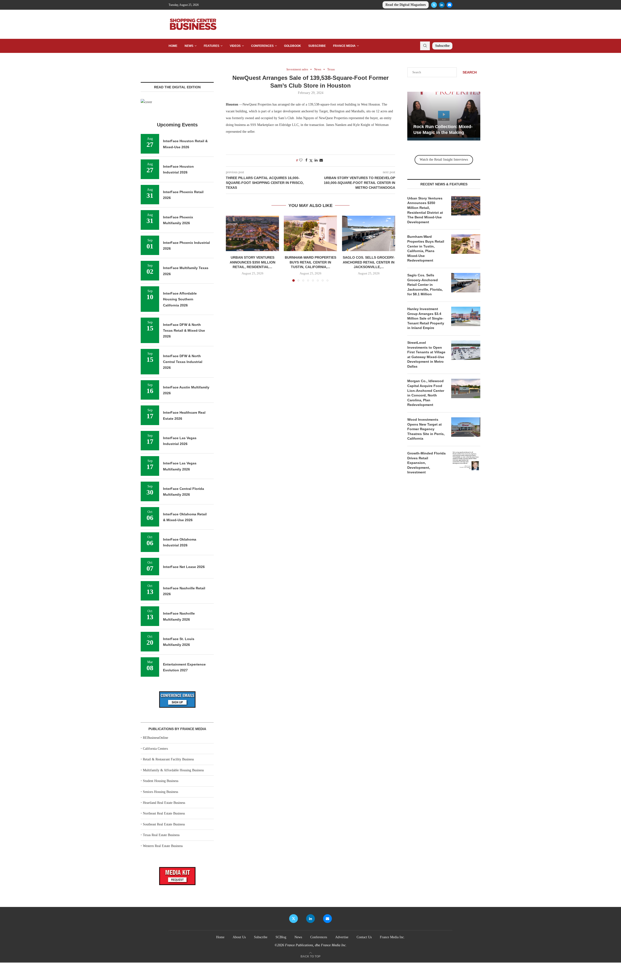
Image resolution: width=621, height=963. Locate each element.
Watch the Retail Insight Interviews (444, 159)
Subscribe (317, 46)
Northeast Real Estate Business (164, 813)
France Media (344, 46)
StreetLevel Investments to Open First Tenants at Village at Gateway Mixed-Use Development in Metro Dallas (426, 354)
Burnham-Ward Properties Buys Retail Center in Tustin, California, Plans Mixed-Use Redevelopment (425, 248)
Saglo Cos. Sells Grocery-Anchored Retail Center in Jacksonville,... (368, 262)
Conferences (262, 46)
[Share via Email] (321, 160)
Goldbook (292, 46)
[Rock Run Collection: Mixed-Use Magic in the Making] (443, 116)
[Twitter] (434, 5)
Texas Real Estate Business (161, 835)
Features (211, 46)
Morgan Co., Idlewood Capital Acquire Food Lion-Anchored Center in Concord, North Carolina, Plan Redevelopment (425, 393)
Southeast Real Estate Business (164, 824)
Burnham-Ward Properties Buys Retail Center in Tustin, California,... (310, 262)
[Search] (425, 45)
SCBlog (281, 937)
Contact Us (364, 937)
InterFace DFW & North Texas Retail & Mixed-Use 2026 (184, 330)
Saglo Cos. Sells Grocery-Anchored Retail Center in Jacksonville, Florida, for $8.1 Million (425, 284)
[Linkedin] (442, 5)
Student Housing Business (160, 781)
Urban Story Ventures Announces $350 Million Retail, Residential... (252, 262)
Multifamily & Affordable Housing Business (173, 770)
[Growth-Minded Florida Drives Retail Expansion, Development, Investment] (465, 460)
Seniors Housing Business (160, 792)
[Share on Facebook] (306, 160)
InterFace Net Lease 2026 (184, 567)
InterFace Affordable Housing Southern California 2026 (180, 299)
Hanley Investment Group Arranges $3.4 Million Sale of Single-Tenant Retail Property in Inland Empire (425, 318)
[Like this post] (300, 160)
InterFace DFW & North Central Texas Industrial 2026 (182, 362)
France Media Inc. (392, 937)
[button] (232, 248)
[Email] (449, 5)
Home (173, 46)
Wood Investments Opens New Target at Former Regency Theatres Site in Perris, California (426, 429)
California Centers (155, 748)
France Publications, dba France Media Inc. (316, 945)
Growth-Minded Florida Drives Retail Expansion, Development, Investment (426, 462)
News (189, 46)
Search (470, 72)
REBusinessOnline (155, 738)
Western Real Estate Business (163, 846)
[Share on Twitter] (311, 160)
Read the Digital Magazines (405, 5)
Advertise (341, 937)
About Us (239, 937)
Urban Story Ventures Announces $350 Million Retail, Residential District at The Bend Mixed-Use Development (425, 210)
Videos (235, 46)
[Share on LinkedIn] (316, 160)
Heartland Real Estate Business (164, 803)
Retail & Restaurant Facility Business (168, 759)
